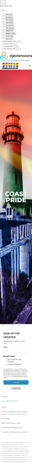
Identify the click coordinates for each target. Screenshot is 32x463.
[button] (30, 66)
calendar (10, 414)
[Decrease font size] (14, 44)
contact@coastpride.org (10, 401)
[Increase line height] (17, 46)
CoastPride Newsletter (14, 364)
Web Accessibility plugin (7, 60)
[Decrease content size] (17, 41)
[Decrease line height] (15, 46)
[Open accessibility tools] (3, 2)
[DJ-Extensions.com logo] (16, 55)
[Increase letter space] (19, 49)
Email (5, 347)
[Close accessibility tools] (4, 10)
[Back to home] (10, 66)
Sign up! (16, 382)
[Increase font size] (16, 44)
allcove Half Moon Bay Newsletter (14, 360)
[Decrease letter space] (17, 49)
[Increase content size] (20, 41)
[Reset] (1, 10)
